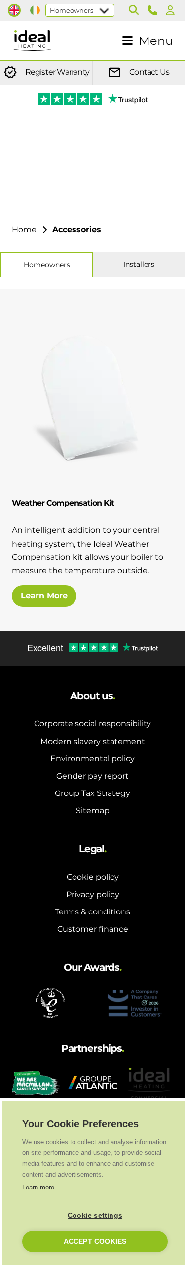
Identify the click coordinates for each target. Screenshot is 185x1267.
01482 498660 (154, 10)
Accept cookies (95, 1241)
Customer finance (92, 929)
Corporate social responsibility (92, 723)
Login (172, 10)
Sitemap (93, 810)
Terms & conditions (92, 911)
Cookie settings (95, 1215)
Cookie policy (93, 877)
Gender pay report (92, 776)
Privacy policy (92, 894)
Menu (156, 41)
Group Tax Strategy (92, 793)
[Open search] (134, 10)
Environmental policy (92, 758)
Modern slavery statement (92, 741)
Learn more (38, 1187)
